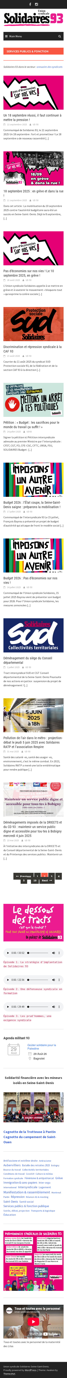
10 (35, 880)
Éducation (9, 1215)
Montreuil (56, 1192)
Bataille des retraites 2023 (36, 1165)
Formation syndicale (13, 1178)
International (9, 1187)
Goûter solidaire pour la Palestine (41, 1046)
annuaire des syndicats (49, 66)
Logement (45, 1187)
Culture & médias (44, 1173)
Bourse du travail (12, 1169)
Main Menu (15, 36)
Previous (25, 876)
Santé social (26, 1201)
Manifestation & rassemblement (26, 1192)
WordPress (30, 1370)
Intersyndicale (27, 1187)
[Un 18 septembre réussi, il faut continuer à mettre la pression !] (33, 92)
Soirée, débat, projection (16, 1210)
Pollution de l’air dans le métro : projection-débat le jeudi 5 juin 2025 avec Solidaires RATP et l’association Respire (33, 742)
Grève (59, 1178)
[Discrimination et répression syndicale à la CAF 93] (33, 323)
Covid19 (30, 1173)
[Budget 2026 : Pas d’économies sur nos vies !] (33, 555)
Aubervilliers (12, 1165)
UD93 (29, 431)
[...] (47, 138)
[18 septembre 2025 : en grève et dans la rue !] (33, 168)
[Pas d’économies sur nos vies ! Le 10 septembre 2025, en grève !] (33, 248)
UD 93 (35, 124)
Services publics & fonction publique (26, 1206)
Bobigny (55, 1165)
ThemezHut (9, 1373)
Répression (18, 1197)
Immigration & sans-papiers (20, 1182)
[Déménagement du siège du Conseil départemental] (33, 635)
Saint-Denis (10, 1201)
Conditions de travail (14, 1173)
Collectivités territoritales (35, 1169)
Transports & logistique (43, 1210)
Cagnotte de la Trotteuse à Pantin (29, 1132)
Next (45, 880)
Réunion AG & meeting (37, 1197)
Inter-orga (44, 1182)
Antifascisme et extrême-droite (20, 1160)
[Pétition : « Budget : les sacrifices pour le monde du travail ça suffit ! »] (33, 399)
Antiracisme (45, 1160)
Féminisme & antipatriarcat (39, 1178)
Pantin (6, 1196)
